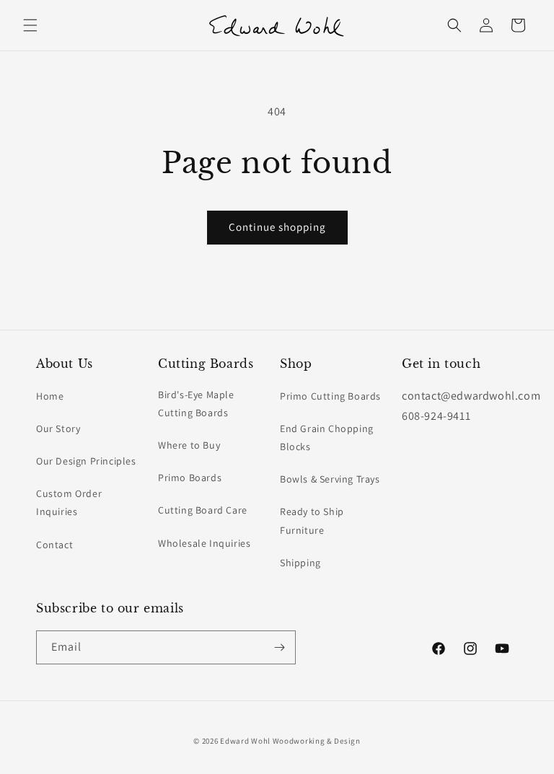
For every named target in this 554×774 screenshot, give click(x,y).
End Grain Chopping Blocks (327, 437)
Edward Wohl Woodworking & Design (290, 741)
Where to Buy (189, 445)
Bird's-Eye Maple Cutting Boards (196, 403)
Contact (54, 544)
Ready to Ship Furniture (312, 520)
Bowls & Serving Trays (330, 478)
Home (49, 396)
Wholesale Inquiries (204, 543)
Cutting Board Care (202, 509)
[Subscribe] (279, 647)
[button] (30, 25)
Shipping (300, 562)
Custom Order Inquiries (69, 502)
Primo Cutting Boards (330, 396)
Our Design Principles (86, 460)
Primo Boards (189, 477)
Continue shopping (277, 227)
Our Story (58, 428)
